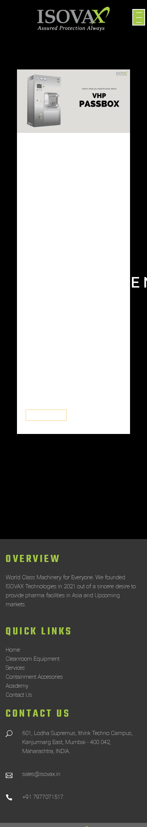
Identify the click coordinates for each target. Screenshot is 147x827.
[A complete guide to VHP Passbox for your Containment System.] (73, 101)
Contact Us (19, 694)
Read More (46, 415)
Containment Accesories (34, 676)
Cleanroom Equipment (33, 658)
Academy (17, 685)
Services (15, 667)
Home (13, 649)
